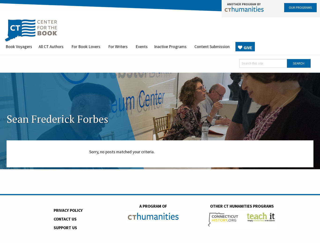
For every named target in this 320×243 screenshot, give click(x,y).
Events (142, 46)
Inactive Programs (170, 46)
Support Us (65, 227)
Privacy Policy (68, 210)
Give (248, 47)
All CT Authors (51, 46)
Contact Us (65, 219)
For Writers (118, 46)
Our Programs (300, 7)
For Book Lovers (85, 46)
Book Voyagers (19, 46)
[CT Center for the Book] (31, 29)
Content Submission (212, 46)
